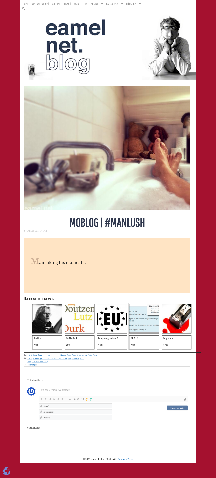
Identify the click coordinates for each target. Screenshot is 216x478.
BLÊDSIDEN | (132, 3)
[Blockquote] (66, 399)
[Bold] (42, 399)
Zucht (95, 355)
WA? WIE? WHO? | (40, 3)
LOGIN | (76, 3)
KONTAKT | (57, 3)
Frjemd (41, 355)
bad (69, 358)
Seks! (74, 355)
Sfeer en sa (82, 355)
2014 (29, 355)
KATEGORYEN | (112, 3)
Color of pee (32, 364)
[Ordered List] (58, 399)
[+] (82, 399)
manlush (75, 358)
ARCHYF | (95, 3)
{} (78, 399)
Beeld (35, 355)
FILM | (85, 3)
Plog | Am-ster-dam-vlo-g (37, 361)
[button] (108, 7)
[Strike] (54, 399)
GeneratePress (125, 458)
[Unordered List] (62, 399)
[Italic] (46, 399)
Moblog (63, 355)
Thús (90, 355)
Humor (47, 355)
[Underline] (50, 399)
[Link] (74, 399)
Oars (69, 355)
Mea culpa (55, 355)
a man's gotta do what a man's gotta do (50, 358)
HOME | (26, 3)
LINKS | (67, 3)
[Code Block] (70, 399)
